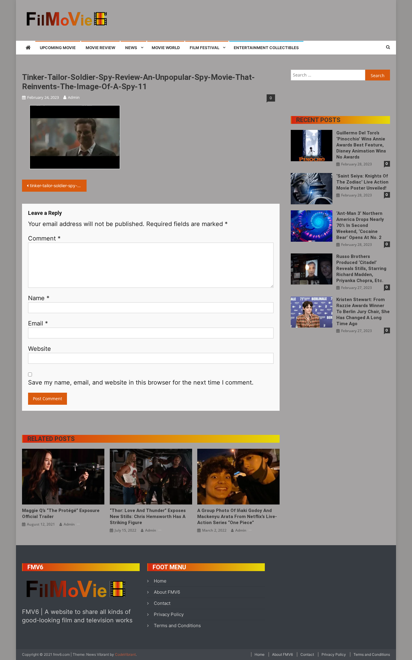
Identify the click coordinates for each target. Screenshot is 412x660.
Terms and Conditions (177, 625)
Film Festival (204, 47)
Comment (44, 238)
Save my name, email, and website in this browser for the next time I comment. (141, 382)
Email (38, 323)
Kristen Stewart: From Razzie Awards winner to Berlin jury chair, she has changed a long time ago (363, 311)
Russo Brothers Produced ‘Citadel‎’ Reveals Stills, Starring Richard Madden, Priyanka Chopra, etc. (361, 268)
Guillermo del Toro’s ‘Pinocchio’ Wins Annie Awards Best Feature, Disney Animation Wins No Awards (361, 145)
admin (74, 97)
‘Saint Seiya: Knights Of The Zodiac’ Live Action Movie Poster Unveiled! (362, 182)
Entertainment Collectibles (266, 47)
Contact (162, 603)
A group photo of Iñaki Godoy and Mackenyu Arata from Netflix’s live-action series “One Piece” (237, 516)
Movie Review (100, 47)
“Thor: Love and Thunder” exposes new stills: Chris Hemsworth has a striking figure (148, 516)
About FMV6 (167, 592)
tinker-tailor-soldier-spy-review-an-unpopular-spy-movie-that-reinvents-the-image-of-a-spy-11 (58, 185)
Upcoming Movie (58, 47)
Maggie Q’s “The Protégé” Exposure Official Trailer (61, 513)
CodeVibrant (125, 654)
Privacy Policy (169, 614)
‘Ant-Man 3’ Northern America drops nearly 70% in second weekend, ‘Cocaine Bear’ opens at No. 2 (360, 225)
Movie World (166, 47)
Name (38, 298)
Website (39, 348)
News (131, 47)
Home (160, 581)
